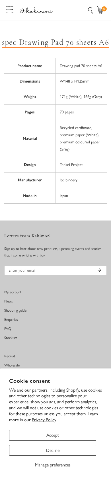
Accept (52, 435)
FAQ (7, 328)
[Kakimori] (36, 10)
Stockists (10, 338)
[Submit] (99, 270)
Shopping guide (15, 310)
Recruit (9, 356)
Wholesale (12, 365)
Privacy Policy (44, 419)
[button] (101, 10)
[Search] (90, 10)
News (8, 301)
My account (12, 292)
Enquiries (11, 319)
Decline (52, 450)
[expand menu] (9, 8)
